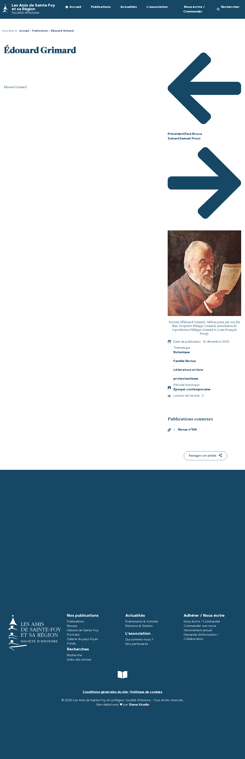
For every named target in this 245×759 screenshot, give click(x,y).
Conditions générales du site (105, 692)
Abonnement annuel (198, 630)
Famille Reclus (184, 361)
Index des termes (79, 659)
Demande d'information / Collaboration (201, 637)
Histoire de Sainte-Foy (83, 630)
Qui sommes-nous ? (139, 639)
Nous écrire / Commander (202, 621)
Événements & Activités (141, 621)
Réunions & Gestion (139, 626)
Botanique (181, 352)
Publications (75, 621)
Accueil (24, 31)
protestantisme (185, 378)
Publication (40, 31)
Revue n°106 (187, 429)
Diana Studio (139, 704)
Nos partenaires (136, 644)
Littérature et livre (188, 370)
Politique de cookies (146, 692)
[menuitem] (98, 9)
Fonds (71, 643)
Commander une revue (200, 626)
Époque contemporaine (192, 389)
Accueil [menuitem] (75, 7)
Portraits (73, 634)
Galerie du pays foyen (82, 639)
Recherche (74, 655)
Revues (72, 626)
